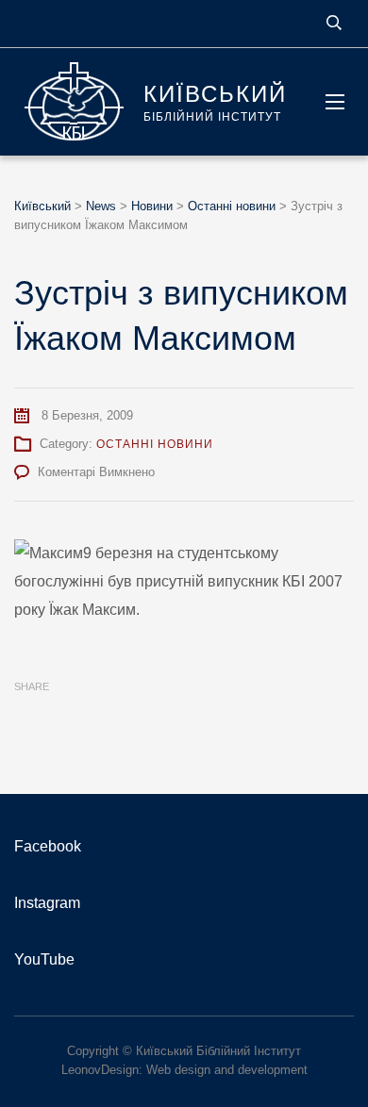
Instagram (47, 903)
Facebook (47, 846)
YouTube (44, 959)
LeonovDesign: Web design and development (184, 1070)
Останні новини (154, 444)
